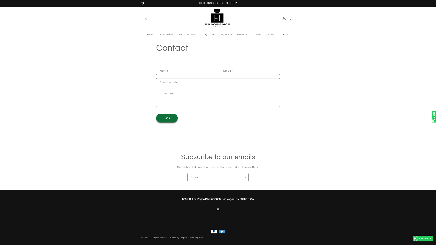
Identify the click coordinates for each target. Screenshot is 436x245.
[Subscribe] (244, 177)
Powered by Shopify (177, 238)
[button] (145, 18)
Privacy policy (196, 238)
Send (167, 118)
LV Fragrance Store (158, 238)
